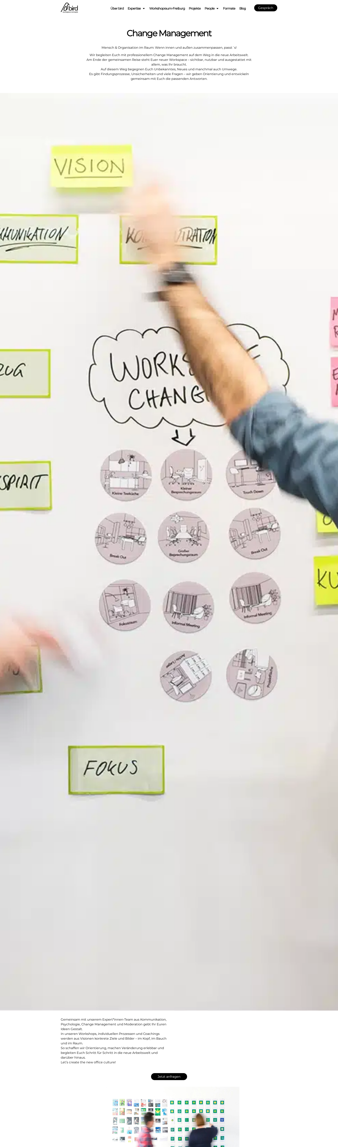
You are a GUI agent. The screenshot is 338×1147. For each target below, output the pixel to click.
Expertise (134, 8)
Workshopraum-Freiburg (167, 8)
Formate (229, 8)
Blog (242, 8)
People (210, 8)
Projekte (195, 8)
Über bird (117, 8)
